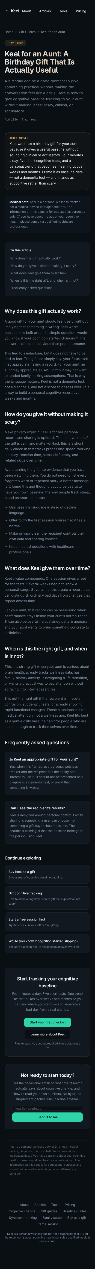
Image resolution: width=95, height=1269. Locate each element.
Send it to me (48, 1117)
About (26, 11)
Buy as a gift (76, 1218)
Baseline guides (74, 1211)
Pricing (81, 11)
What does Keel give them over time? (38, 273)
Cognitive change (22, 1211)
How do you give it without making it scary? (43, 266)
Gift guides (49, 1211)
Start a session (47, 1224)
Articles (45, 11)
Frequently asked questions (31, 288)
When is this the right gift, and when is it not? (44, 280)
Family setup (52, 1218)
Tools (63, 11)
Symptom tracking (23, 1218)
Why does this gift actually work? (35, 258)
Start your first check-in (47, 1022)
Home (9, 32)
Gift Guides (27, 32)
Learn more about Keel (47, 1034)
